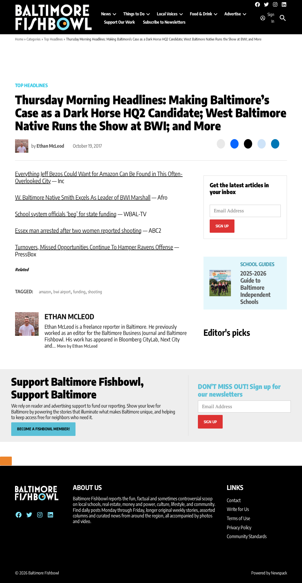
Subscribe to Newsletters (164, 22)
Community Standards (247, 536)
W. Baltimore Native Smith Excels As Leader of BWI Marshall (82, 197)
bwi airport (62, 291)
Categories (34, 39)
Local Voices (167, 13)
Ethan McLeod (50, 146)
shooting (95, 291)
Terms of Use (238, 518)
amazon (45, 291)
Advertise (232, 13)
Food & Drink (201, 13)
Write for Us (238, 509)
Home (19, 39)
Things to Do (134, 13)
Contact (234, 500)
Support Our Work (119, 22)
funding (79, 291)
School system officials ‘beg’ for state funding (65, 213)
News (106, 13)
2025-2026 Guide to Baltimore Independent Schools (255, 287)
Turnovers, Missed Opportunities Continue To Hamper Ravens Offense (94, 246)
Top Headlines (53, 39)
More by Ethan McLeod (77, 346)
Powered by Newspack (269, 573)
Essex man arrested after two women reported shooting (78, 230)
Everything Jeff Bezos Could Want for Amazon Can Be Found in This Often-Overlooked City (99, 177)
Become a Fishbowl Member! (43, 428)
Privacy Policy (239, 527)
